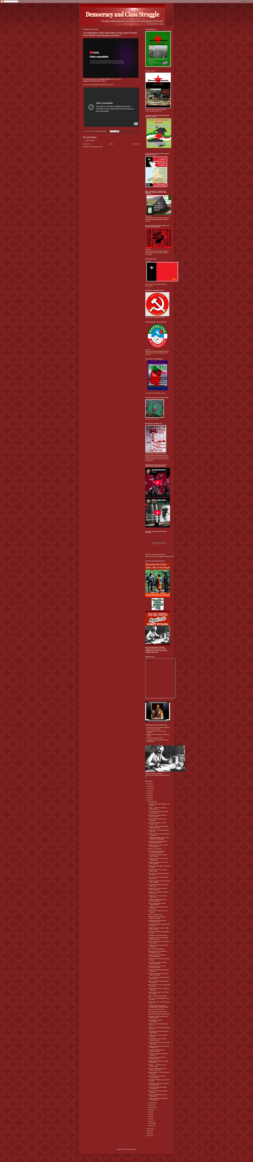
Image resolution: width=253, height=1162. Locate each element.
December (151, 802)
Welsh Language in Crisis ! (155, 914)
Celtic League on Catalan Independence (155, 1020)
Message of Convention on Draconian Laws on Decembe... (158, 974)
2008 (148, 1135)
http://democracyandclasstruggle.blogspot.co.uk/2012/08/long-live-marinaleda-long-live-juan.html (157, 353)
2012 (148, 800)
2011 (148, 1128)
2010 (148, 1131)
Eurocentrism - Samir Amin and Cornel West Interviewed (158, 1084)
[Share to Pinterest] (118, 131)
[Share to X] (115, 131)
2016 (148, 791)
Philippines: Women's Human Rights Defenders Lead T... (158, 938)
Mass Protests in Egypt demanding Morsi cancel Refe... (157, 963)
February (151, 1123)
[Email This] (111, 131)
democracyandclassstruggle (154, 556)
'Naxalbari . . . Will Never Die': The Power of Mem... (157, 1065)
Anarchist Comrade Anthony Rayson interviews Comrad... (158, 827)
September (151, 1107)
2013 (148, 797)
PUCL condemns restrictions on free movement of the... (158, 812)
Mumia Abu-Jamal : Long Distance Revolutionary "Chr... (157, 952)
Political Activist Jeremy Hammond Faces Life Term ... (157, 816)
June (149, 1114)
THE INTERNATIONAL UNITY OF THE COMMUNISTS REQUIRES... (158, 838)
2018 (148, 786)
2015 (148, 793)
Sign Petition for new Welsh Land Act (155, 393)
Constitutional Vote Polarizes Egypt (157, 935)
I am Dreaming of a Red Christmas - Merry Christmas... (157, 855)
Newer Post (87, 144)
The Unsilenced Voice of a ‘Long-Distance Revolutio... (157, 966)
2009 (148, 1133)
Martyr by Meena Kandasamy (156, 949)
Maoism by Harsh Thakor (155, 848)
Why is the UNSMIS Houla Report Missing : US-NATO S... (157, 1069)
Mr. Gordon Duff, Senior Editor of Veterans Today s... (157, 1076)
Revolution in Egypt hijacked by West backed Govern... (158, 1017)
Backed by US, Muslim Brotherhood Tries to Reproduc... (157, 889)
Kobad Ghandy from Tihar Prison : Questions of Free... (157, 1058)
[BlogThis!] (113, 131)
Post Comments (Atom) (96, 146)
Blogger (134, 1149)
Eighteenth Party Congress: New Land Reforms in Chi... (158, 1047)
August (150, 1109)
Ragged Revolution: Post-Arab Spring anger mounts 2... (158, 928)
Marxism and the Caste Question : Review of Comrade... (157, 917)
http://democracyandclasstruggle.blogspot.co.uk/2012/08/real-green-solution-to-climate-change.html (157, 252)
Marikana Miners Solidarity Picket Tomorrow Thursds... (157, 921)
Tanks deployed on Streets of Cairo (157, 1011)
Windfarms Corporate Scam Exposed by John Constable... (159, 881)
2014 (148, 795)
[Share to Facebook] (116, 131)
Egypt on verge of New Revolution (157, 996)
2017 (148, 788)
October (150, 1105)
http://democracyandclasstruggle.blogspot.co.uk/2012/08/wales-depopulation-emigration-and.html (157, 219)
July (149, 1112)
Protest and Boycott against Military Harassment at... (157, 1088)
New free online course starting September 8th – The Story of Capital (158, 728)
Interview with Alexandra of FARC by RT (158, 1014)
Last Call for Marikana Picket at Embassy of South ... (156, 1050)
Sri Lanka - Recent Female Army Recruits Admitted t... (157, 955)
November (151, 1102)
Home (111, 144)
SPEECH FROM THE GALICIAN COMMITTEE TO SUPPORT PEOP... (158, 1006)
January (150, 1125)
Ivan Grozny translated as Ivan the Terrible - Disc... (157, 823)
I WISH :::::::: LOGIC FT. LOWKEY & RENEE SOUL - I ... (157, 808)
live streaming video (156, 554)
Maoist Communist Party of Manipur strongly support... (157, 1099)
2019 (148, 784)
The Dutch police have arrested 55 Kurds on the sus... (157, 1039)
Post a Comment (89, 140)
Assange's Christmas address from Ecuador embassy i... (157, 900)
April (149, 1119)
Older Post (136, 144)
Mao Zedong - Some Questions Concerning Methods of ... (156, 851)
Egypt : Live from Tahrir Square (156, 1009)
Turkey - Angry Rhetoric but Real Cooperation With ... (157, 904)
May (149, 1116)
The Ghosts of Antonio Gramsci (155, 738)
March (150, 1121)
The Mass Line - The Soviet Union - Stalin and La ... (157, 896)
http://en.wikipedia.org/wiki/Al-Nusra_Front (101, 84)
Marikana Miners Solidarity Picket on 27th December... (158, 863)
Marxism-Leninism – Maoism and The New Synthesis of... (158, 845)
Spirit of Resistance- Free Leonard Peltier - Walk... (157, 870)
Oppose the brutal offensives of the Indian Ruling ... (157, 1095)
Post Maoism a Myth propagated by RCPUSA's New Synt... (157, 842)
